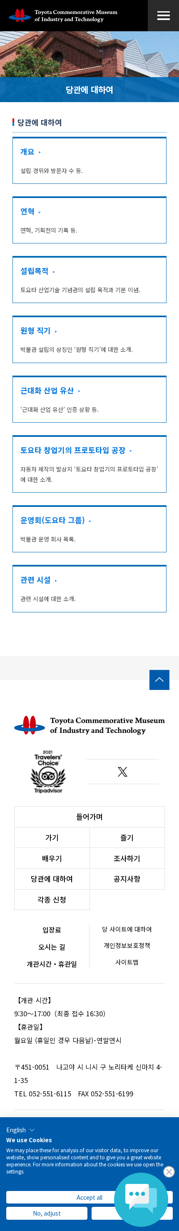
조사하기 (127, 858)
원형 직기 (35, 330)
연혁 (27, 211)
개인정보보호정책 (127, 945)
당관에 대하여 (52, 878)
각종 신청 (51, 899)
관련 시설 (35, 579)
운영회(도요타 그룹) (52, 519)
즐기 (127, 837)
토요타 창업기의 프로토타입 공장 (73, 449)
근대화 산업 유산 (47, 390)
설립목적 (34, 270)
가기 (52, 837)
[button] (20, 1130)
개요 (27, 151)
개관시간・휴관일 (52, 964)
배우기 (52, 858)
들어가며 (89, 816)
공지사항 (127, 878)
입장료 (51, 930)
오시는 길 (51, 947)
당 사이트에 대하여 (127, 929)
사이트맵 (127, 962)
